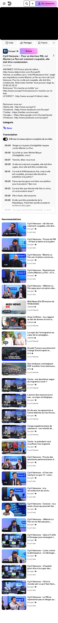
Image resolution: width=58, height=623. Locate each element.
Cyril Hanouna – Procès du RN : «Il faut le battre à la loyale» (41, 240)
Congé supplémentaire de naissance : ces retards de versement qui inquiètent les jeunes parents (41, 427)
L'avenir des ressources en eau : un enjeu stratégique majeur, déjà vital (40, 396)
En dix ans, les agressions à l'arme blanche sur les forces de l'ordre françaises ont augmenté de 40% (41, 411)
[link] (11, 51)
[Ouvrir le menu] (4, 4)
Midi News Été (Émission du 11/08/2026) (40, 302)
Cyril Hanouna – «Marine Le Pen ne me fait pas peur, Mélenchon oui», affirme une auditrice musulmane (41, 520)
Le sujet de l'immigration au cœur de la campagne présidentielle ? (40, 333)
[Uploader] (33, 4)
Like (11, 43)
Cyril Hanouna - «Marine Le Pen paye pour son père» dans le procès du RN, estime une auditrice (41, 287)
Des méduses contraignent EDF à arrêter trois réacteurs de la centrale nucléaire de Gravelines (41, 365)
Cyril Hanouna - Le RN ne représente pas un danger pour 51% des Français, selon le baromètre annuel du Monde (41, 598)
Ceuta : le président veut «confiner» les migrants (39, 442)
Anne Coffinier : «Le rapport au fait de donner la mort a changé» (40, 318)
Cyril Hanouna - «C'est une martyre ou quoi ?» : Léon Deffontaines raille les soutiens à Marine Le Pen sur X (41, 473)
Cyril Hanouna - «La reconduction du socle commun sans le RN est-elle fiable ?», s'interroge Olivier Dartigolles (40, 489)
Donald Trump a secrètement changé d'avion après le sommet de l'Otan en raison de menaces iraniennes (41, 349)
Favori (44, 43)
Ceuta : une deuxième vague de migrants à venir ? (40, 380)
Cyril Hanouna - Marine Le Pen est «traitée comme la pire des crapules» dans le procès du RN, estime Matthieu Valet (40, 256)
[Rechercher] (27, 4)
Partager (28, 43)
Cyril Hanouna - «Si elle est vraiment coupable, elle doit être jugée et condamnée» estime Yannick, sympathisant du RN (40, 224)
